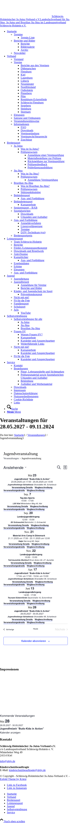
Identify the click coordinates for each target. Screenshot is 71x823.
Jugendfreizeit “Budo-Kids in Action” (22, 728)
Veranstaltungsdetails (14, 490)
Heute (35, 628)
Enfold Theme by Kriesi (13, 779)
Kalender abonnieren (33, 641)
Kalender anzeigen (10, 732)
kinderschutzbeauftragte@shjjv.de (27, 770)
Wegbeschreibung (35, 490)
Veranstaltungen (11, 458)
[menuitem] (39, 42)
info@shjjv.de (7, 761)
